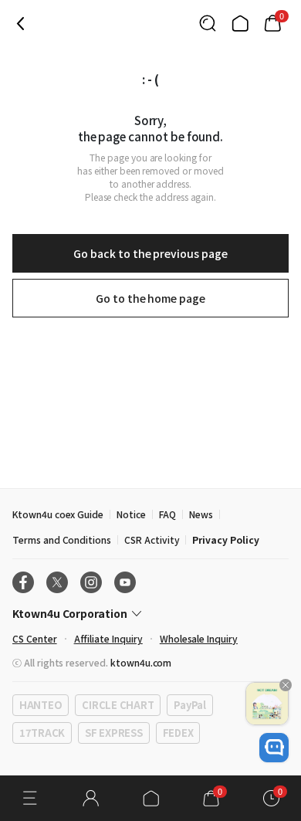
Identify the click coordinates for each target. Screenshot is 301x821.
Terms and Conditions (61, 539)
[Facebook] (23, 582)
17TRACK (42, 732)
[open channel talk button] (274, 747)
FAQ (167, 514)
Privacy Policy (225, 539)
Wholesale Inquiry (199, 638)
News (201, 514)
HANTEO (40, 704)
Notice (131, 514)
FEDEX (178, 732)
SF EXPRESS (113, 732)
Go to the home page (150, 298)
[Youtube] (125, 582)
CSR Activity (151, 539)
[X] (57, 582)
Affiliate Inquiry (108, 638)
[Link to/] (240, 23)
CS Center (34, 638)
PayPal (189, 704)
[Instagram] (91, 582)
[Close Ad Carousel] (285, 685)
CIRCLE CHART (118, 704)
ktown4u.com (140, 662)
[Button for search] (207, 23)
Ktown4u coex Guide (57, 514)
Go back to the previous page (150, 253)
